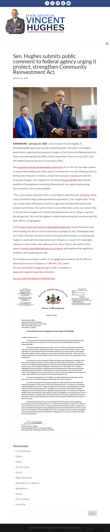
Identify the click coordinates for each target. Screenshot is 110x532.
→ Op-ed (17, 472)
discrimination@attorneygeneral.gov (31, 267)
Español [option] (99, 529)
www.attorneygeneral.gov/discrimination (33, 272)
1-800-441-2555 (54, 263)
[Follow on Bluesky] (68, 3)
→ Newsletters (20, 488)
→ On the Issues (21, 467)
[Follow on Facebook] (47, 3)
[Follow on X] (52, 3)
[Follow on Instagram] (58, 3)
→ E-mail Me (19, 504)
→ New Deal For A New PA (26, 483)
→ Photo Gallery (21, 499)
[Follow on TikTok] (63, 3)
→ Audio (17, 461)
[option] (99, 529)
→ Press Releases (22, 451)
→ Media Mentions (22, 477)
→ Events (17, 493)
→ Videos (18, 456)
